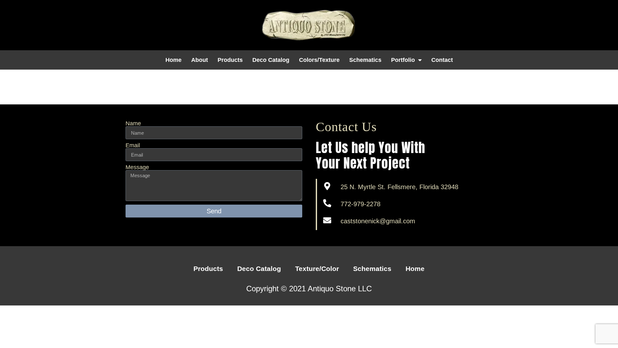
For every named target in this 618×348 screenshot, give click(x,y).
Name (133, 123)
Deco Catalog (270, 60)
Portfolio (403, 60)
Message (137, 167)
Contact (442, 60)
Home (173, 60)
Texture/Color (317, 268)
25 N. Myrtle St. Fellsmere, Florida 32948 (399, 186)
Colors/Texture (319, 60)
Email (133, 145)
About (199, 60)
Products (230, 60)
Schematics (365, 60)
